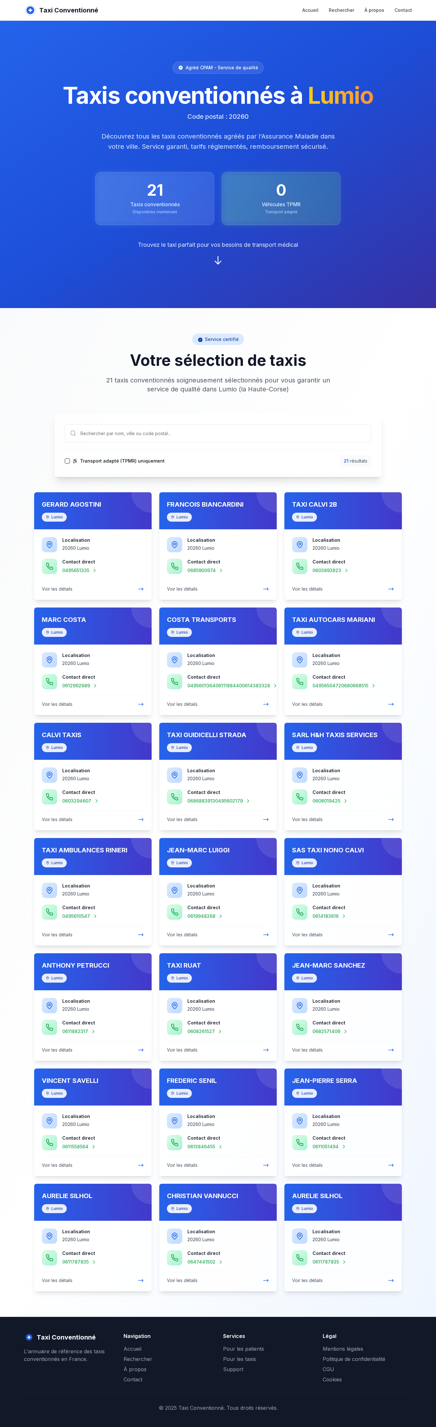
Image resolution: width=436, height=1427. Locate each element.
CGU (328, 1369)
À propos (374, 10)
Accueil (310, 10)
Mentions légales (343, 1349)
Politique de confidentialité (354, 1359)
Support (233, 1369)
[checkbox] (67, 461)
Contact (403, 10)
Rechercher (341, 10)
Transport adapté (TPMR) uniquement (122, 461)
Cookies (332, 1379)
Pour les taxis (239, 1359)
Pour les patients (243, 1349)
